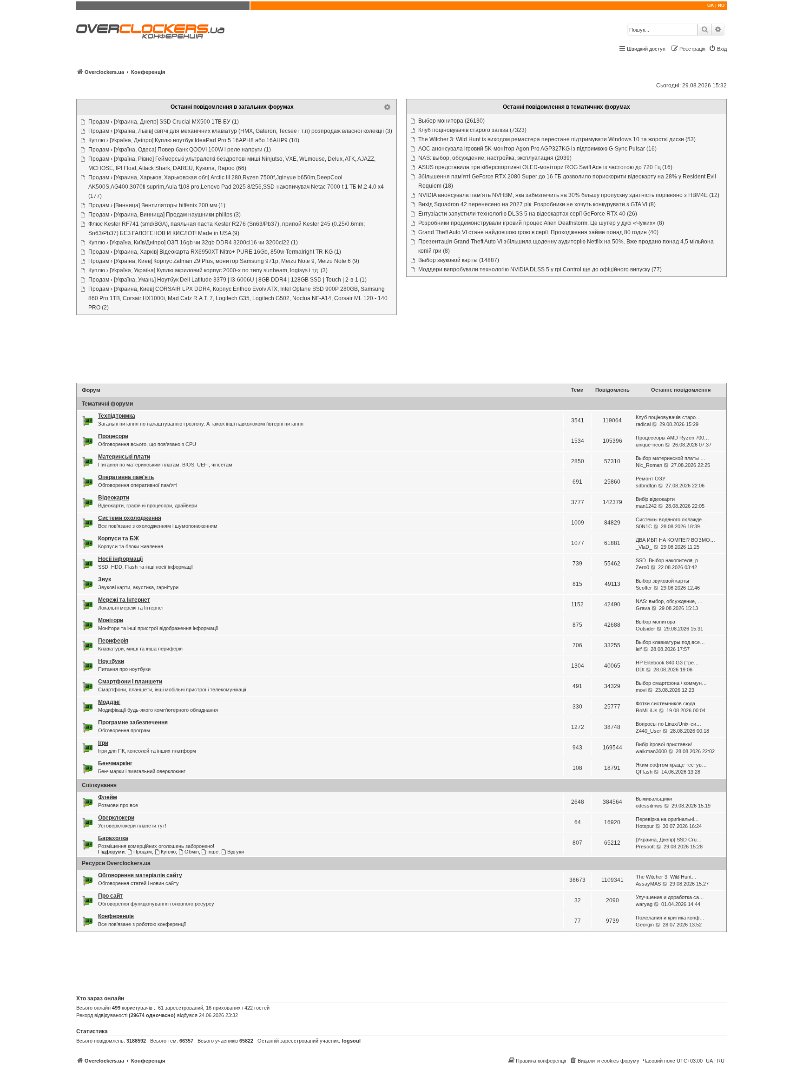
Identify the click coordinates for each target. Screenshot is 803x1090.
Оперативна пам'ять (126, 477)
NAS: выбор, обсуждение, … (669, 601)
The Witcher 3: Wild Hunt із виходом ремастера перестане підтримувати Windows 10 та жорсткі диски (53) (557, 139)
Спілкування (99, 785)
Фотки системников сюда (665, 703)
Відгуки (235, 851)
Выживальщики (654, 798)
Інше (212, 851)
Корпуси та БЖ (118, 538)
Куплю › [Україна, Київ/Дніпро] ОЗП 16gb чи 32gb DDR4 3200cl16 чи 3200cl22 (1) (193, 242)
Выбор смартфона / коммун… (671, 683)
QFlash (644, 772)
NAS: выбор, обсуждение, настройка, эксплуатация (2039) (495, 158)
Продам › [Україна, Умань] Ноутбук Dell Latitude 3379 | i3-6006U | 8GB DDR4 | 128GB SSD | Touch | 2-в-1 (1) (227, 279)
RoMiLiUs (647, 710)
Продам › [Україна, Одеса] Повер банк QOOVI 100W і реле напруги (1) (179, 149)
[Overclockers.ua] (150, 31)
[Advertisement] (401, 350)
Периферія (113, 640)
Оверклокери (116, 817)
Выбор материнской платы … (670, 458)
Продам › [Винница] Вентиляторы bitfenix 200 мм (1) (156, 205)
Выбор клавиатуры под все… (670, 642)
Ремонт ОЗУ (650, 478)
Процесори (113, 436)
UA (710, 5)
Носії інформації (120, 559)
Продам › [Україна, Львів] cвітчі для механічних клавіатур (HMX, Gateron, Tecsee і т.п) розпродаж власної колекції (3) (240, 131)
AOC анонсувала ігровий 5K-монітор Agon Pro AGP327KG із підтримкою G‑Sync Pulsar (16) (537, 148)
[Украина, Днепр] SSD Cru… (669, 839)
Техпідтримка (116, 416)
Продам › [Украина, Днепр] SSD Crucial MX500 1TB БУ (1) (163, 121)
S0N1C (644, 526)
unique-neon (650, 444)
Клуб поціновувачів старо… (668, 417)
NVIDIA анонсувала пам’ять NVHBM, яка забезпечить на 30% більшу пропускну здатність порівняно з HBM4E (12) (568, 195)
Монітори (110, 620)
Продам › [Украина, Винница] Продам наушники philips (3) (164, 214)
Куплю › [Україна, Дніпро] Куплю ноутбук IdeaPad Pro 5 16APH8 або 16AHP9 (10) (193, 140)
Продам (142, 851)
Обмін (191, 851)
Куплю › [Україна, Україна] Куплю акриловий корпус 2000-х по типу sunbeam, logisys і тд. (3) (208, 270)
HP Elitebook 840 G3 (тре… (667, 662)
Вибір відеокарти (655, 499)
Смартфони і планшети (130, 681)
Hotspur (645, 826)
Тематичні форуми (107, 404)
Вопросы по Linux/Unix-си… (668, 724)
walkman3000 (651, 751)
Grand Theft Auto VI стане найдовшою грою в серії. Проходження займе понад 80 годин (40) (538, 232)
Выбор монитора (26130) (451, 121)
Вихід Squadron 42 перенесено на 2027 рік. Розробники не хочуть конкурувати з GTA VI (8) (537, 204)
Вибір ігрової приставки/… (666, 744)
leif (639, 649)
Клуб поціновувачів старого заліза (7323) (472, 130)
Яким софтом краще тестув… (671, 765)
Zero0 (642, 567)
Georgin (645, 924)
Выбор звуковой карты (662, 581)
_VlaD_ (644, 547)
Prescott (645, 846)
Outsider (645, 628)
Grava (643, 608)
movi (641, 690)
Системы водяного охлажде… (671, 519)
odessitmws (649, 805)
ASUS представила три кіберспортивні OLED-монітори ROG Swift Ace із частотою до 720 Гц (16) (545, 167)
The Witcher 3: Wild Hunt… (666, 877)
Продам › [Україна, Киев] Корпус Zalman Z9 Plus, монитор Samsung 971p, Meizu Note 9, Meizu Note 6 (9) (223, 261)
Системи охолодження (129, 518)
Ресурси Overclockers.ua (116, 863)
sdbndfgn (646, 485)
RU (721, 5)
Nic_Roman (649, 465)
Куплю (168, 851)
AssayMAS (648, 883)
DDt (640, 669)
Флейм (107, 797)
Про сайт (110, 896)
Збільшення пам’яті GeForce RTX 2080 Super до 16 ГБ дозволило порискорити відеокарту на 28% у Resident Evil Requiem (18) (567, 181)
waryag (644, 904)
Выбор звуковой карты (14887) (458, 260)
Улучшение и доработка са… (670, 897)
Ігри (103, 743)
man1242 (646, 506)
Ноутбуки (111, 661)
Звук (104, 579)
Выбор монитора (655, 621)
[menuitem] (718, 48)
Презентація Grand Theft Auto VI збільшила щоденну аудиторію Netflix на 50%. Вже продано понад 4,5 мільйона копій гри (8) (566, 246)
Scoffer (644, 588)
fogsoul (351, 1041)
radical (643, 424)
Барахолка (113, 838)
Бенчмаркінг (115, 763)
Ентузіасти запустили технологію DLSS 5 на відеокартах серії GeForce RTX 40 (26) (527, 213)
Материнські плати (124, 456)
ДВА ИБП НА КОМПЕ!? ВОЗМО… (675, 540)
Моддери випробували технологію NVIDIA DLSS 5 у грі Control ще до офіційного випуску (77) (540, 269)
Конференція (116, 916)
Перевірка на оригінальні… (667, 819)
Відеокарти (113, 497)
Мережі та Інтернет (124, 600)
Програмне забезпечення (133, 722)
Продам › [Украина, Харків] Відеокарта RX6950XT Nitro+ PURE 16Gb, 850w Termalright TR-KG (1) (214, 252)
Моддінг (109, 702)
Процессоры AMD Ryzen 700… (672, 437)
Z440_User (648, 731)
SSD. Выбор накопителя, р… (669, 560)
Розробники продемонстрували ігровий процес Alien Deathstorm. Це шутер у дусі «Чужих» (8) (541, 223)
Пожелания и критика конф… (670, 917)
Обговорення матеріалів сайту (140, 875)
